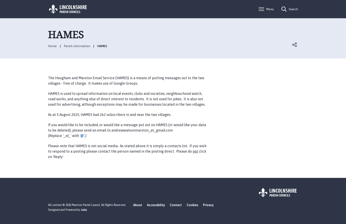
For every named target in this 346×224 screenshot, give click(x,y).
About (137, 205)
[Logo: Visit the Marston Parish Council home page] (68, 9)
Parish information (77, 46)
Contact (176, 205)
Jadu (84, 209)
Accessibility (156, 205)
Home (52, 46)
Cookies (192, 205)
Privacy (208, 205)
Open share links (295, 44)
